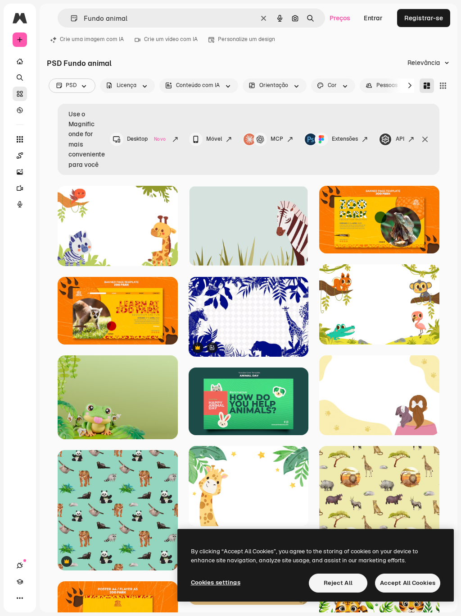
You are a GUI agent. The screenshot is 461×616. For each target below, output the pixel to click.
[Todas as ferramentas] (20, 139)
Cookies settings (215, 582)
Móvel (214, 139)
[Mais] (20, 598)
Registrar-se (423, 18)
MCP (277, 139)
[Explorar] (20, 110)
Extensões (345, 139)
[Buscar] (20, 77)
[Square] (443, 85)
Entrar (373, 18)
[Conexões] (20, 565)
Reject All (338, 583)
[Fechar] (425, 139)
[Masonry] (427, 85)
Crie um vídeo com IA (171, 39)
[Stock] (20, 94)
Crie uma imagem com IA (92, 39)
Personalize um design (246, 39)
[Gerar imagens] (20, 172)
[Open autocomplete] (70, 18)
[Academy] (20, 582)
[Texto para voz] (20, 204)
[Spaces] (20, 155)
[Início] (20, 61)
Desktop (146, 139)
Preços (340, 18)
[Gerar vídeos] (20, 188)
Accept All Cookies (407, 583)
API (400, 139)
